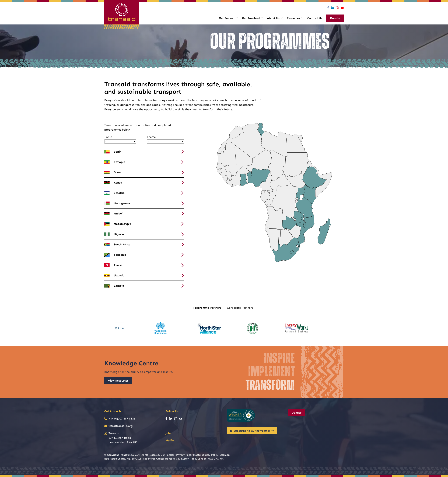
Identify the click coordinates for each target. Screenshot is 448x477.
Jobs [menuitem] (168, 433)
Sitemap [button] (225, 454)
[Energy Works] (296, 328)
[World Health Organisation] (160, 328)
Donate (297, 412)
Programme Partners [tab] (207, 307)
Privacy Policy (184, 454)
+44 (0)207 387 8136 (121, 418)
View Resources (118, 380)
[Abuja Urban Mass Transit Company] (252, 328)
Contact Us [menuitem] (314, 18)
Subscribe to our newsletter (252, 430)
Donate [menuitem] (335, 18)
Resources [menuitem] (293, 18)
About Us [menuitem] (273, 18)
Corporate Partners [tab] (240, 307)
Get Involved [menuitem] (251, 18)
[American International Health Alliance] (119, 328)
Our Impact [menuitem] (227, 18)
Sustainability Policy (206, 454)
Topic (108, 137)
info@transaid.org (120, 426)
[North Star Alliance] (209, 328)
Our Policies (167, 454)
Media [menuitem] (170, 440)
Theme (151, 137)
